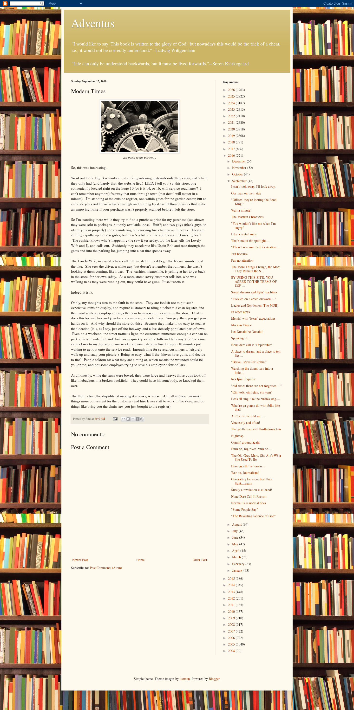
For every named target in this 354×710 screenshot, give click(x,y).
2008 (232, 624)
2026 (232, 89)
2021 (232, 122)
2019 (232, 135)
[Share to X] (132, 419)
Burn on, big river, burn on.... (251, 448)
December (239, 161)
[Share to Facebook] (137, 419)
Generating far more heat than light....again (251, 481)
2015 (232, 578)
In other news (240, 312)
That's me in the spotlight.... (250, 240)
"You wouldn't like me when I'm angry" (253, 225)
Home (140, 559)
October (238, 174)
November (239, 167)
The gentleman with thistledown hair (256, 429)
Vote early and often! (245, 422)
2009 (232, 618)
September (240, 181)
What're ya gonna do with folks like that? (255, 407)
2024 (232, 103)
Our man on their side (246, 193)
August (237, 524)
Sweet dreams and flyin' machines (254, 292)
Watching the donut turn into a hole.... (252, 370)
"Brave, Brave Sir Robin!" (249, 362)
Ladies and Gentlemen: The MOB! (254, 305)
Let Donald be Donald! (247, 331)
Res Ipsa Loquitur (243, 379)
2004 (232, 650)
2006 (232, 637)
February (238, 564)
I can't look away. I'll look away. (253, 186)
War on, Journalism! (245, 472)
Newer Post (80, 559)
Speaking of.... (241, 338)
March (237, 557)
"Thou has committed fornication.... (255, 247)
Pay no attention (242, 260)
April (236, 550)
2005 (232, 644)
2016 (232, 155)
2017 (232, 149)
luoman (185, 678)
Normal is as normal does (248, 503)
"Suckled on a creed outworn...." (253, 299)
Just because (239, 254)
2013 (232, 591)
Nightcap (237, 435)
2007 (232, 631)
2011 (232, 604)
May (235, 544)
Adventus (93, 22)
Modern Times (241, 325)
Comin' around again (245, 442)
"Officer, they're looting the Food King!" (253, 201)
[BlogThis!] (128, 419)
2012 (232, 598)
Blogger (214, 678)
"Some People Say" (244, 509)
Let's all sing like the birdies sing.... (255, 398)
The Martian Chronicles (247, 216)
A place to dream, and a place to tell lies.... (256, 353)
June (235, 537)
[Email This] (123, 419)
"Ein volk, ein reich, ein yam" (251, 392)
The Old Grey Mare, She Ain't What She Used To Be (256, 457)
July (235, 531)
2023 (232, 109)
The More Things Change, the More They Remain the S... (255, 269)
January (237, 570)
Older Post (200, 559)
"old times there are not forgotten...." (256, 385)
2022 (232, 116)
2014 (232, 585)
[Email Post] (115, 419)
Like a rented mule (244, 234)
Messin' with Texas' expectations (253, 318)
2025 (232, 96)
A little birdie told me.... (248, 416)
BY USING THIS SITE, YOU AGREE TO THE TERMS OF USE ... (254, 281)
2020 (232, 129)
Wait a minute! (241, 210)
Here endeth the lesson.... (248, 466)
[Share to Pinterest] (141, 419)
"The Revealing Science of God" (253, 516)
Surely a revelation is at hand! (251, 489)
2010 (232, 611)
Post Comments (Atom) (106, 567)
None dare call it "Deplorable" (252, 344)
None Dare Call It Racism (248, 496)
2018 (232, 142)
